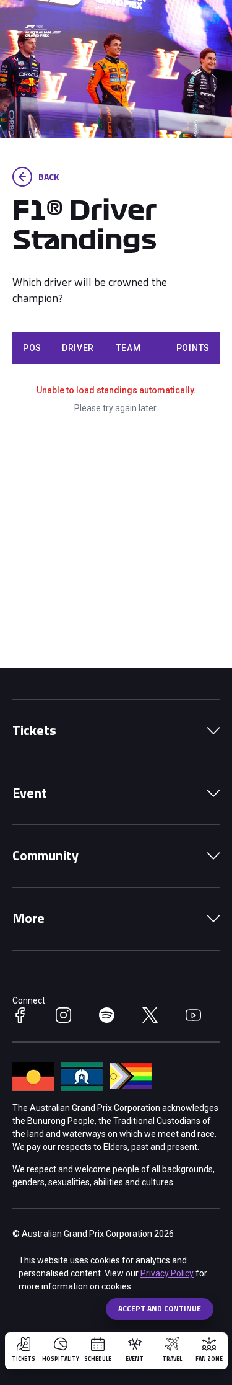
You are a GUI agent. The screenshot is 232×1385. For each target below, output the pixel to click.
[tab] (116, 730)
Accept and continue (159, 1308)
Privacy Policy (167, 1273)
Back (48, 176)
